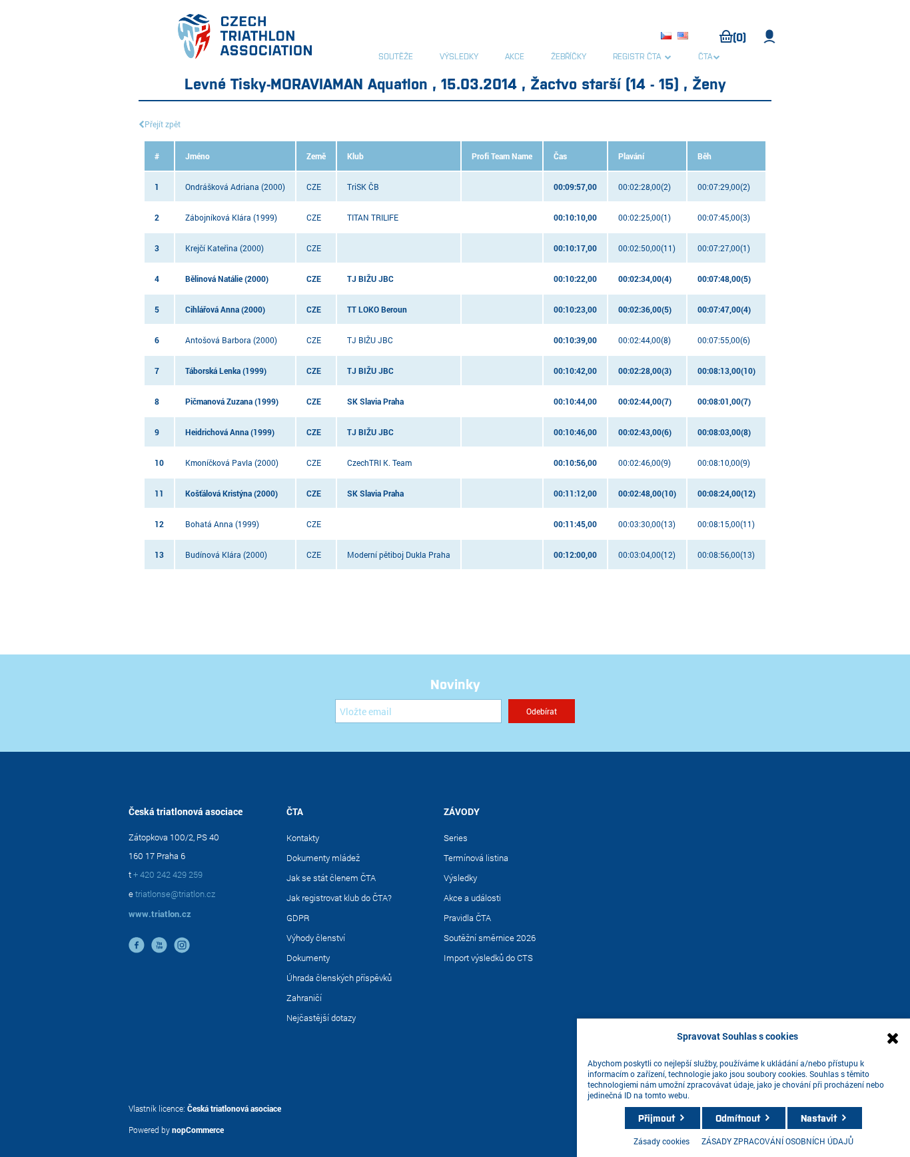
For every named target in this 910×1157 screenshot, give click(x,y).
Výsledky (460, 878)
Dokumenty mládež (323, 858)
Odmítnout (737, 1118)
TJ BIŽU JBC (370, 278)
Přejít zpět (163, 124)
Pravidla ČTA (467, 918)
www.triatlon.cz (160, 914)
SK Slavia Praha (375, 401)
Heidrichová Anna (216, 432)
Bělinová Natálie (213, 278)
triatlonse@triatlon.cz (175, 894)
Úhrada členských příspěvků (339, 978)
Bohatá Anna (209, 524)
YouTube (159, 945)
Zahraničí (304, 998)
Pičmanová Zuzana (218, 401)
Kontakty (302, 838)
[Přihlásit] (769, 37)
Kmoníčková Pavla (218, 462)
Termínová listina (476, 858)
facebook (137, 945)
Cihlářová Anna (212, 309)
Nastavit (819, 1118)
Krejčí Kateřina (211, 248)
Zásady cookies (661, 1141)
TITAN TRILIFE (372, 217)
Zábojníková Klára (218, 217)
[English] (685, 36)
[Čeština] (668, 36)
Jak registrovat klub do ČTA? (339, 898)
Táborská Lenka (212, 370)
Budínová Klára (213, 554)
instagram (182, 945)
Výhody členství (315, 938)
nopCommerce (198, 1129)
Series (456, 838)
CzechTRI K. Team (379, 462)
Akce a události (472, 898)
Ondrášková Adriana (222, 186)
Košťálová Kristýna (218, 493)
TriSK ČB (363, 186)
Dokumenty (308, 958)
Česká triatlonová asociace (234, 1108)
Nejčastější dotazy (321, 1018)
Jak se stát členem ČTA (331, 878)
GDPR (298, 918)
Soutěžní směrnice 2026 (490, 938)
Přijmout (656, 1118)
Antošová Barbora (218, 340)
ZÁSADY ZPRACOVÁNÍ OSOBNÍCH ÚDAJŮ (777, 1141)
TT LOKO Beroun (377, 309)
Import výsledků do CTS (488, 958)
